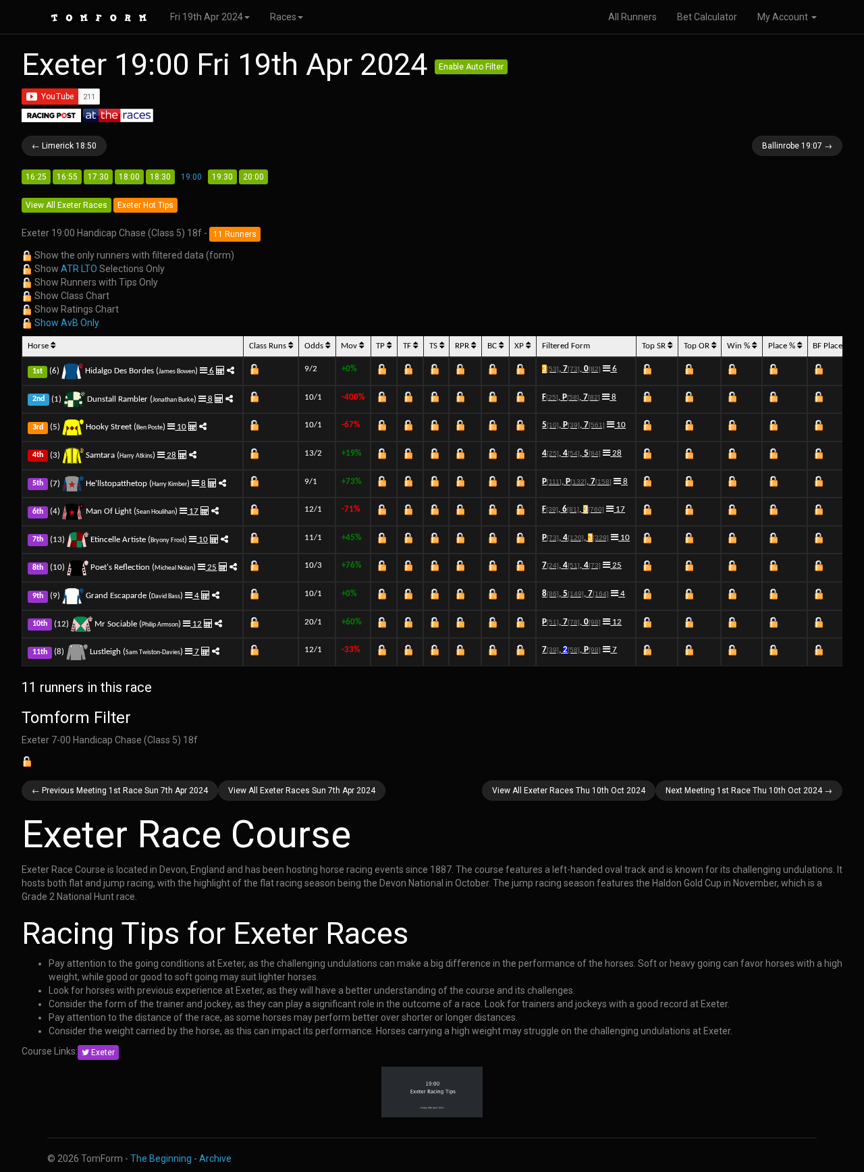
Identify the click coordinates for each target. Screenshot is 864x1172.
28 (170, 455)
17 (192, 511)
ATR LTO (79, 268)
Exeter (102, 1052)
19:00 (191, 177)
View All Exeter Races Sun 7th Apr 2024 (301, 790)
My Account (783, 16)
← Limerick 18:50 (64, 146)
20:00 (253, 177)
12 (196, 624)
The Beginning (161, 1158)
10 (180, 427)
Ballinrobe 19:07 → (797, 146)
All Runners (632, 16)
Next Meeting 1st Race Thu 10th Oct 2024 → (749, 790)
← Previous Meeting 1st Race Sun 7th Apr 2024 (120, 790)
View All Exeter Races (66, 205)
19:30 (222, 177)
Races (283, 16)
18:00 (129, 177)
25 (211, 567)
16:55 (67, 177)
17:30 (98, 177)
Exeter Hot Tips (145, 205)
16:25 (36, 177)
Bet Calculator (707, 16)
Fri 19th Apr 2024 (206, 16)
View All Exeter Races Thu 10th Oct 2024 (568, 790)
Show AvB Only (66, 322)
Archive (215, 1158)
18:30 (160, 177)
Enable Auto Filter (471, 67)
